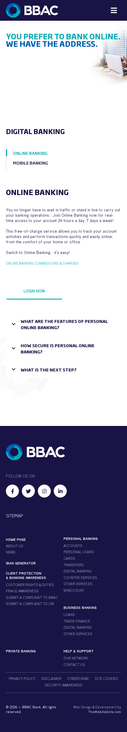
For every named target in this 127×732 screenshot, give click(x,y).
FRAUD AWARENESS (22, 591)
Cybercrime (78, 678)
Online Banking (30, 153)
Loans (69, 614)
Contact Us (74, 664)
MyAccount (74, 590)
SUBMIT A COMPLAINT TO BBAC (32, 597)
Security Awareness (63, 685)
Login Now (34, 290)
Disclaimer (51, 678)
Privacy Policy (22, 678)
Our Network (76, 658)
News (10, 552)
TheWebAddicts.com (104, 712)
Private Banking (21, 651)
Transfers (74, 565)
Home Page (16, 539)
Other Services (78, 584)
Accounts (73, 545)
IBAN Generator (21, 563)
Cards (69, 558)
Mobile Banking (30, 163)
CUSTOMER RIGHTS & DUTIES (30, 585)
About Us (14, 546)
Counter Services (80, 577)
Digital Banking (78, 571)
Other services (78, 634)
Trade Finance (77, 621)
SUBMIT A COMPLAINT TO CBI (30, 603)
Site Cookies (106, 678)
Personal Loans (79, 552)
